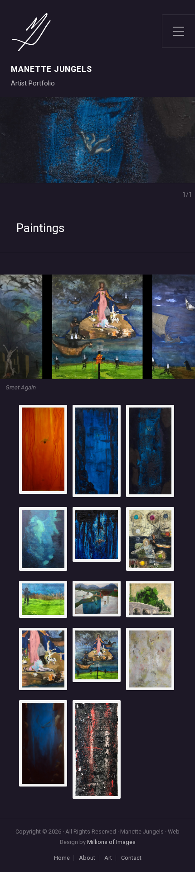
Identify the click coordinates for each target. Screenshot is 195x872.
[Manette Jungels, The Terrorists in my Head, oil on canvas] (97, 599)
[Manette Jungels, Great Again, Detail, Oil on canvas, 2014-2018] (43, 659)
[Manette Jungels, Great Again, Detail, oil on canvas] (97, 655)
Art (108, 858)
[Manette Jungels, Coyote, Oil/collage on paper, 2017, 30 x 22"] (150, 538)
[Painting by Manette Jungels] (43, 449)
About (87, 858)
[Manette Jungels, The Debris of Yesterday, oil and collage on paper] (150, 659)
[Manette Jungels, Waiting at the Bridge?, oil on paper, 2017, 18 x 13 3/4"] (150, 599)
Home (62, 858)
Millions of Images (111, 842)
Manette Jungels (51, 69)
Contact (131, 858)
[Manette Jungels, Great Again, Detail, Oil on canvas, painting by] (43, 599)
